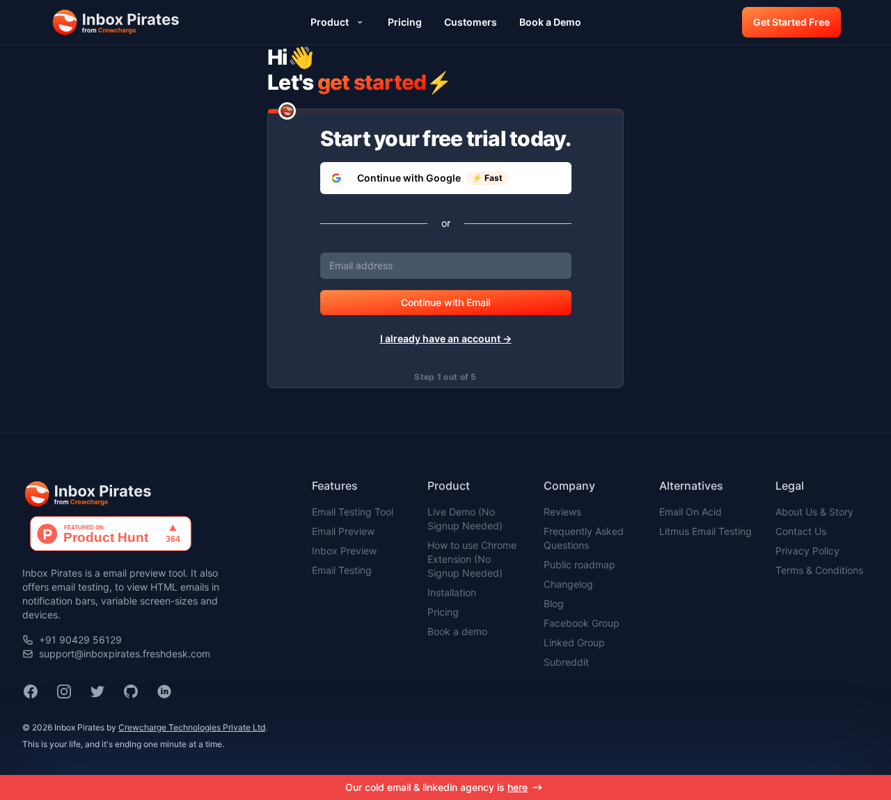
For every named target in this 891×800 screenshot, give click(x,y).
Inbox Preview (344, 551)
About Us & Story (814, 512)
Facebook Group (582, 623)
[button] (117, 22)
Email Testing (342, 570)
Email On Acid (690, 512)
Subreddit (566, 662)
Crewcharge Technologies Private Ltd (191, 727)
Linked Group (574, 642)
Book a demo (457, 631)
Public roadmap (579, 564)
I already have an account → (446, 338)
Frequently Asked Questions (584, 538)
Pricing (443, 612)
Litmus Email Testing (705, 531)
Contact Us (800, 531)
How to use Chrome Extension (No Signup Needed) (472, 559)
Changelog (568, 584)
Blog (554, 603)
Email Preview (343, 531)
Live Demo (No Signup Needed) (465, 518)
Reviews (562, 512)
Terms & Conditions (819, 570)
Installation (451, 592)
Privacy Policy (807, 551)
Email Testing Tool (352, 512)
